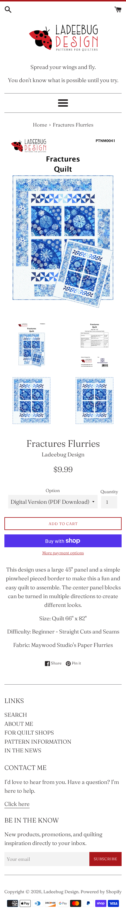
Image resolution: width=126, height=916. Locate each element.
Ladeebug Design (61, 891)
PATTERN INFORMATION (37, 741)
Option (53, 490)
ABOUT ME (18, 723)
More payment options (63, 552)
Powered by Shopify (101, 891)
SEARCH (15, 714)
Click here (17, 803)
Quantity (109, 491)
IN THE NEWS (22, 750)
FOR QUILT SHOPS (29, 732)
